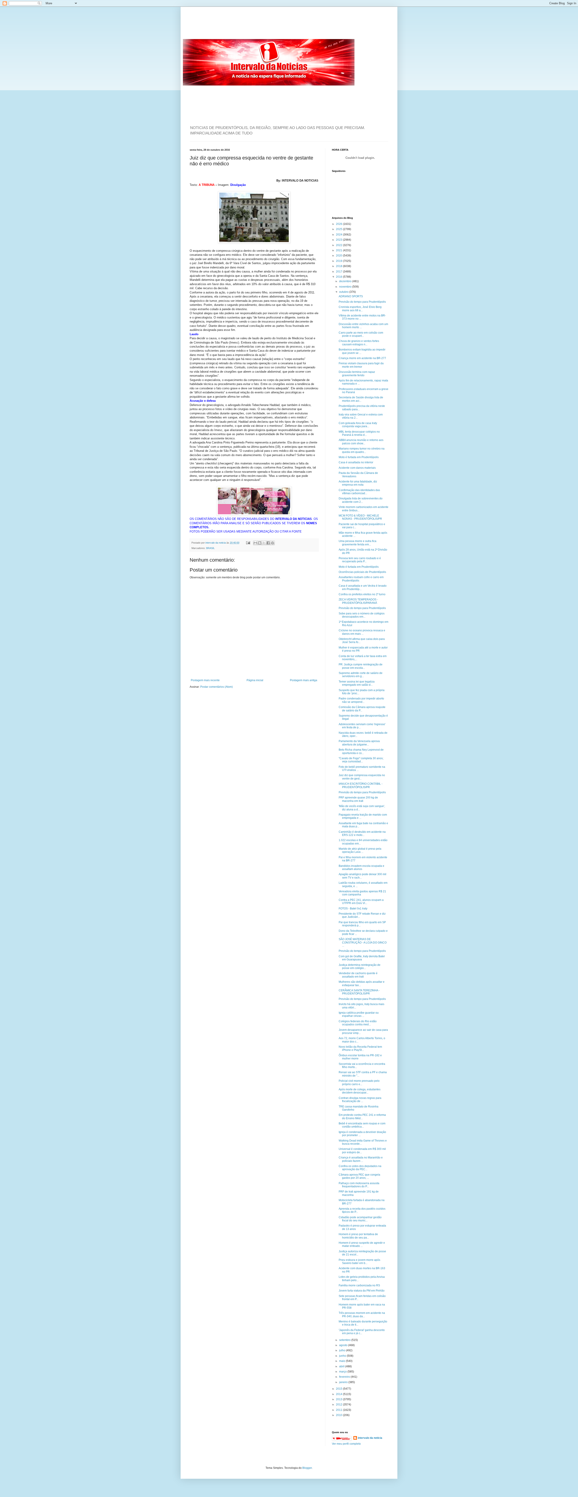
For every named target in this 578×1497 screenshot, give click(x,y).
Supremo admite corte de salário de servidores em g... (360, 674)
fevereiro (345, 1376)
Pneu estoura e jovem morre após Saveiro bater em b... (359, 1261)
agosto (343, 1345)
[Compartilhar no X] (264, 543)
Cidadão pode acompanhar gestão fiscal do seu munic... (360, 1219)
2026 (339, 224)
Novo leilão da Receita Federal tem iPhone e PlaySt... (360, 1048)
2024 (339, 234)
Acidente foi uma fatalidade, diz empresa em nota (358, 483)
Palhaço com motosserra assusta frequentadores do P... (359, 1185)
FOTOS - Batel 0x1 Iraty (353, 908)
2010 (339, 1415)
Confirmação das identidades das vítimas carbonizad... (359, 492)
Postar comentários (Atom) (216, 686)
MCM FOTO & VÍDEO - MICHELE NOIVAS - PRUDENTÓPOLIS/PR (360, 517)
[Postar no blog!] (259, 543)
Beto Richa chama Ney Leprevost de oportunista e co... (361, 751)
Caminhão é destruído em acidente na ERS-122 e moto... (362, 833)
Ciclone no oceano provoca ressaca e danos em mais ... (362, 632)
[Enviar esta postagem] (248, 542)
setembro (345, 1340)
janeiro (343, 1382)
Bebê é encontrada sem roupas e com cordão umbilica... (362, 1125)
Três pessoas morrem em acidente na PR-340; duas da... (362, 1314)
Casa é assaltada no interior (356, 462)
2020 (339, 255)
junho (343, 1355)
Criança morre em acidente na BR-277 (362, 358)
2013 (339, 1399)
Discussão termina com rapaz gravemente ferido (357, 373)
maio (342, 1361)
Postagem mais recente (205, 680)
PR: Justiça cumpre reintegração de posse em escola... (360, 666)
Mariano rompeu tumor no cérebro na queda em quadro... (362, 450)
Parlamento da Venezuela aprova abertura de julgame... (359, 743)
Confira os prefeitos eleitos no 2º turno (362, 594)
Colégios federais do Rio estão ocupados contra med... (358, 1023)
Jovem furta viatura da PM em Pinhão (362, 1290)
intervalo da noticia (215, 542)
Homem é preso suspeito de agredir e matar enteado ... (362, 1244)
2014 (339, 1394)
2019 (339, 261)
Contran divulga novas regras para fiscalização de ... (360, 1099)
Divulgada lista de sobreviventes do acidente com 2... (360, 500)
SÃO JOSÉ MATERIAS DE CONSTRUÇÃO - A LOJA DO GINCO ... (363, 942)
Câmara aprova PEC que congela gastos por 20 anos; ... (359, 1176)
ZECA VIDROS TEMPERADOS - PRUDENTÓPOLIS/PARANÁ (358, 601)
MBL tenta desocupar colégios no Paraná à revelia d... (359, 433)
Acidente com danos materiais (357, 467)
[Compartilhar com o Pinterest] (272, 543)
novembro (345, 286)
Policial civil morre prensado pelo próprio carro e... (359, 1082)
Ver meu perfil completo (346, 1443)
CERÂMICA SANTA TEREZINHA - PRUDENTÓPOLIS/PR (359, 992)
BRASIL (210, 548)
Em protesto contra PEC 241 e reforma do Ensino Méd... (362, 1116)
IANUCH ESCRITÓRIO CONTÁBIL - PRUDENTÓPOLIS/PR (360, 785)
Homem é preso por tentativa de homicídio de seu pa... (358, 1236)
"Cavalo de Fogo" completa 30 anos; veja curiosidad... (361, 760)
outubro (344, 291)
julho (342, 1350)
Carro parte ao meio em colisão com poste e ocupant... (361, 334)
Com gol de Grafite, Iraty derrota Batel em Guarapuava (362, 958)
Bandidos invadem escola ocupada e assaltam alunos (361, 867)
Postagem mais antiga (303, 680)
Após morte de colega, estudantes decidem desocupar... (359, 1091)
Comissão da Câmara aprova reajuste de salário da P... (362, 709)
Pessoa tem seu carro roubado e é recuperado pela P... (360, 560)
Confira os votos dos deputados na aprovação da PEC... (360, 1168)
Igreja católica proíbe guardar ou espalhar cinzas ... (359, 1014)
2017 (339, 271)
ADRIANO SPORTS (351, 296)
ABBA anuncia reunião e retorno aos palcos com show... (361, 441)
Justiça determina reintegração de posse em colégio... (359, 966)
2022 (339, 245)
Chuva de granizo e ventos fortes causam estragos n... (359, 342)
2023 (339, 239)
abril (342, 1366)
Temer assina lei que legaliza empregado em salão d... (357, 683)
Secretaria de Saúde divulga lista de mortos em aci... (361, 399)
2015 (339, 1388)
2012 (339, 1404)
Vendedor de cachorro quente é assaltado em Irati (358, 975)
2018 (339, 266)
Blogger (307, 1467)
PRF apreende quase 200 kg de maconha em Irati (358, 799)
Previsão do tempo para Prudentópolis (362, 301)
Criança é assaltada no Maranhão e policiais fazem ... (361, 1159)
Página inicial (255, 680)
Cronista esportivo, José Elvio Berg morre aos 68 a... (360, 308)
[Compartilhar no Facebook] (268, 543)
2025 (339, 229)
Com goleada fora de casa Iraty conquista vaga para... (358, 425)
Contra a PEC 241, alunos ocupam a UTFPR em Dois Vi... (361, 901)
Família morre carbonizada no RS (359, 1285)
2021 (339, 250)
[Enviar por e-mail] (255, 543)
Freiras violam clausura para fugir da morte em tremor (361, 365)
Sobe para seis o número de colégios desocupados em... (362, 615)
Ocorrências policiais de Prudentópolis (362, 572)
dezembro (345, 281)
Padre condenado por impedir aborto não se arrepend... (361, 700)
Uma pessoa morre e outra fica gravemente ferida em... (357, 543)
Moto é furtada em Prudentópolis (359, 457)
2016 (339, 276)
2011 (339, 1410)
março (343, 1371)
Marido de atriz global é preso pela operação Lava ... (360, 850)
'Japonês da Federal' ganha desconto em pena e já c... (362, 1332)
